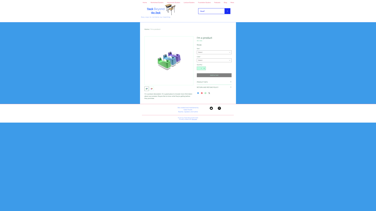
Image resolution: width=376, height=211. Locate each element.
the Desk (155, 13)
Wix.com (194, 119)
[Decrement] (198, 68)
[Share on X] (209, 93)
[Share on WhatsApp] (205, 93)
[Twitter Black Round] (211, 108)
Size (198, 48)
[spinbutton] (201, 68)
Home (146, 29)
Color (199, 56)
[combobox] (214, 52)
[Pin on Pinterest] (202, 93)
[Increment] (204, 68)
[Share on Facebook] (198, 93)
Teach (156, 9)
